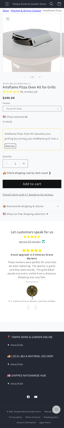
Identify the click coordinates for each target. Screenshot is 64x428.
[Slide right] (40, 77)
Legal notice (45, 422)
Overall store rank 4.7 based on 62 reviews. (28, 194)
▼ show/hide (15, 345)
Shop (6, 10)
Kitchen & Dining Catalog (26, 10)
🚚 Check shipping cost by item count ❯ (27, 173)
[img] (32, 236)
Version (6, 103)
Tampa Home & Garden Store (27, 411)
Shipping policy (51, 417)
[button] (7, 4)
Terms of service (32, 417)
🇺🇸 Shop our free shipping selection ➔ (26, 214)
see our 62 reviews (30, 241)
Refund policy (51, 411)
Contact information (26, 422)
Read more (10, 146)
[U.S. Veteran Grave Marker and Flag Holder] (32, 292)
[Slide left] (24, 77)
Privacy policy (15, 417)
